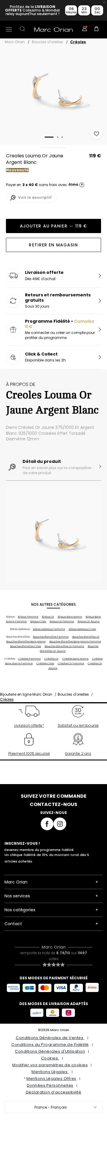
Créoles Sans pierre (75, 658)
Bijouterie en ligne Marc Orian (26, 694)
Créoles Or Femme (71, 663)
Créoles (78, 41)
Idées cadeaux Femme (49, 629)
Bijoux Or (48, 616)
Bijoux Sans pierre (70, 616)
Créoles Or (51, 658)
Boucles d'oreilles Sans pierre (26, 641)
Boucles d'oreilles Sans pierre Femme (75, 641)
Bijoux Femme (28, 616)
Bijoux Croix (38, 621)
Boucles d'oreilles (47, 41)
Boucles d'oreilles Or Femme (64, 646)
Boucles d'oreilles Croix (25, 646)
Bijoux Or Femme (62, 621)
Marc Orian (15, 41)
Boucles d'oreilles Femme (51, 637)
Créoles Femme (29, 658)
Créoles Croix (45, 663)
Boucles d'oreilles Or (86, 637)
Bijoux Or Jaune (89, 621)
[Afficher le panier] (97, 29)
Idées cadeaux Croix (82, 629)
